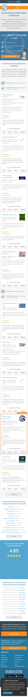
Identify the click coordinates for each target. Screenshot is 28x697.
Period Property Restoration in (14, 588)
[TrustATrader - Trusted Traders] (4, 6)
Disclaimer (17, 662)
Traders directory (19, 659)
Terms (16, 664)
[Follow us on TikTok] (20, 671)
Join (17, 1)
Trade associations (19, 655)
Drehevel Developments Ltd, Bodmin (12, 561)
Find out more (13, 89)
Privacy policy (18, 657)
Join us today (13, 634)
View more (14, 494)
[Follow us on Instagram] (14, 671)
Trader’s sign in (23, 4)
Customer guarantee (20, 666)
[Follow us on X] (10, 671)
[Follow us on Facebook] (7, 671)
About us (3, 655)
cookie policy (6, 689)
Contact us (3, 662)
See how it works (14, 648)
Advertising (4, 657)
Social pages (4, 666)
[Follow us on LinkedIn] (17, 671)
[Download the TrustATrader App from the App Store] (19, 676)
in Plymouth (14, 507)
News (2, 664)
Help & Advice (4, 659)
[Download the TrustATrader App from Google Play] (9, 676)
